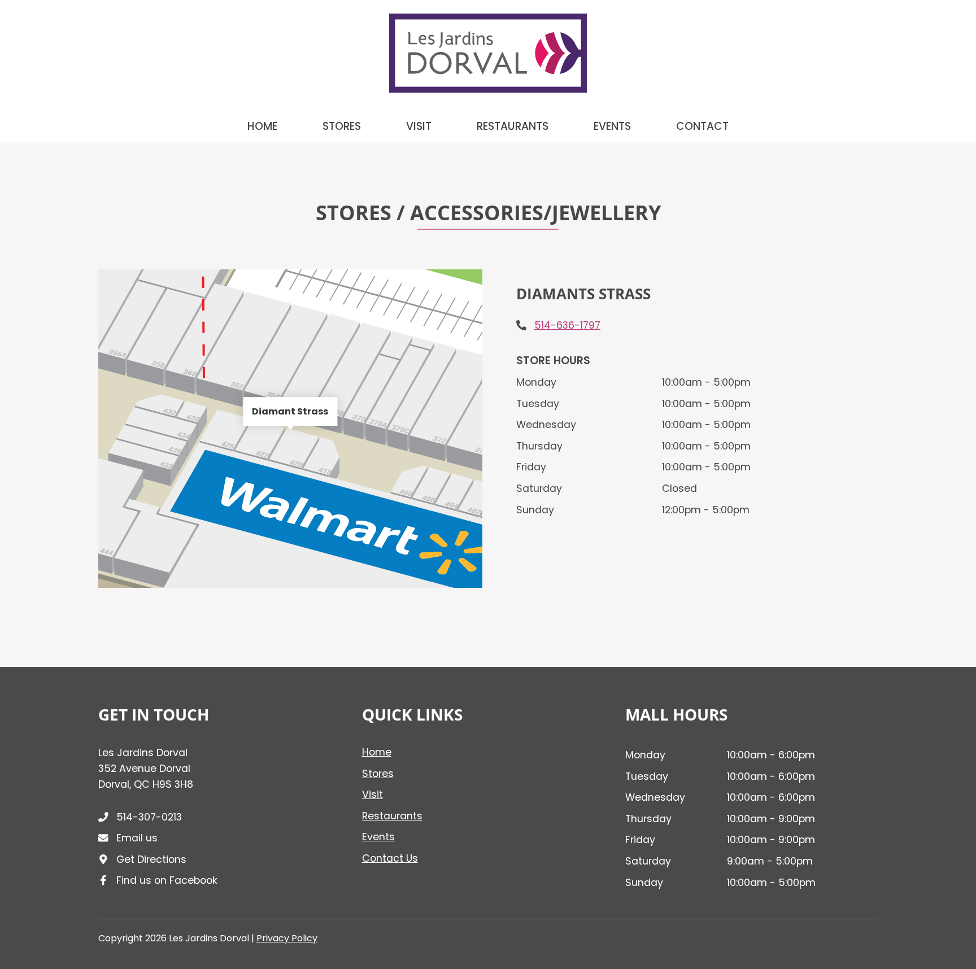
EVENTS (612, 126)
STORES (342, 126)
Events (378, 837)
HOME (262, 126)
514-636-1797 (567, 325)
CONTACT (702, 126)
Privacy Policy (286, 938)
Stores (378, 773)
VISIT (419, 126)
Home (376, 752)
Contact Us (390, 858)
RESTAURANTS (512, 126)
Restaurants (392, 816)
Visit (372, 794)
